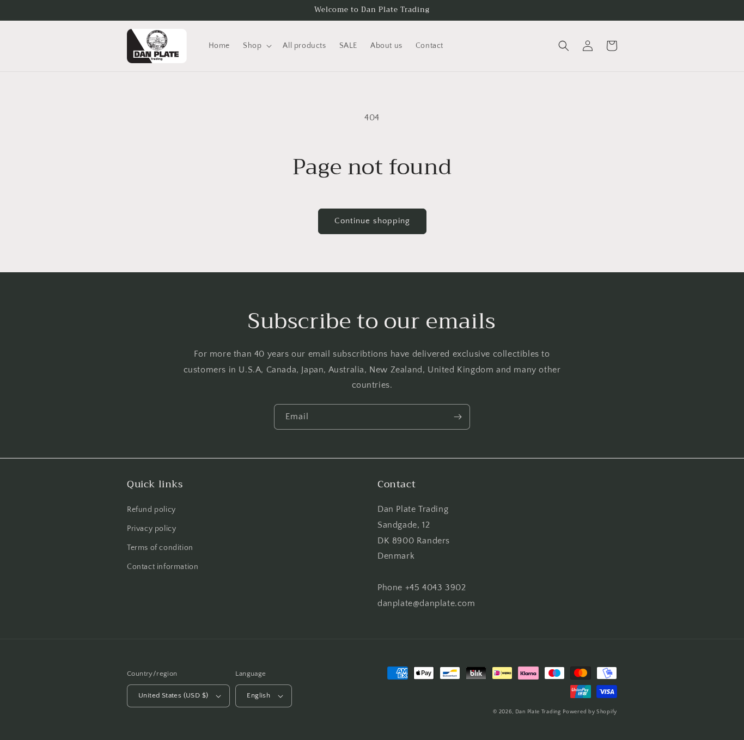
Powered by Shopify (590, 712)
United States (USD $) (173, 695)
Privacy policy (151, 528)
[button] (256, 45)
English (258, 695)
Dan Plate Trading (538, 712)
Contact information (162, 566)
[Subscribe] (457, 417)
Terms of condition (160, 547)
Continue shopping (372, 220)
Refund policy (151, 509)
